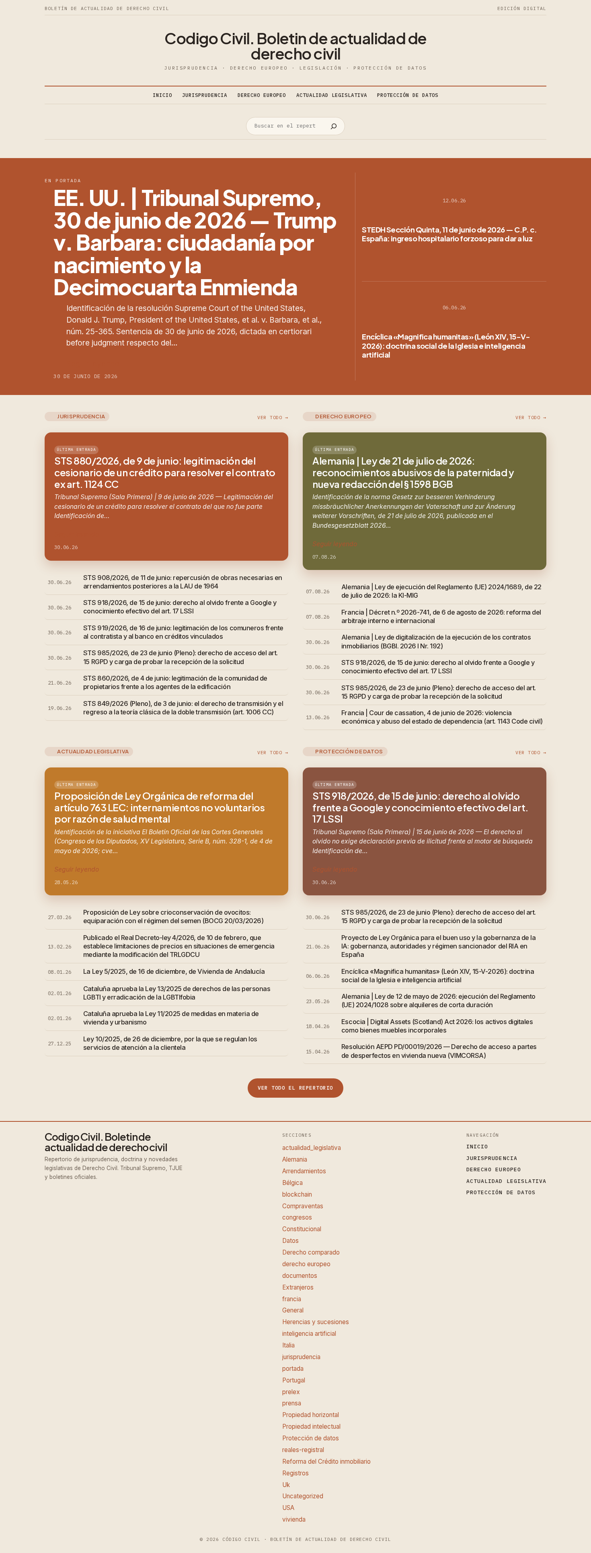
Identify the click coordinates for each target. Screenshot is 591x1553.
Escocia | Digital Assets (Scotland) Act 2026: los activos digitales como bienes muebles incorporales (437, 1026)
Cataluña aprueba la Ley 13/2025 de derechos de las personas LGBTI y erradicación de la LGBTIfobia (176, 993)
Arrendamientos (304, 1171)
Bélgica (292, 1183)
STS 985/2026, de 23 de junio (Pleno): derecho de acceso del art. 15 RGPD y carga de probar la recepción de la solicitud (180, 657)
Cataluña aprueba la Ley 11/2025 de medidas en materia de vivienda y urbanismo (171, 1018)
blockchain (297, 1194)
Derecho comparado (311, 1252)
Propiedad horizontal (310, 1415)
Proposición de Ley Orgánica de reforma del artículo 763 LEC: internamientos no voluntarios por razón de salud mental (159, 807)
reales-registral (303, 1450)
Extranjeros (298, 1287)
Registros (295, 1473)
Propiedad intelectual (311, 1426)
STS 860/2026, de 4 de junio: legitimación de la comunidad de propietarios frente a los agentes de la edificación (175, 682)
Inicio (162, 95)
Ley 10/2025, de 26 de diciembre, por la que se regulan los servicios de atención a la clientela (170, 1043)
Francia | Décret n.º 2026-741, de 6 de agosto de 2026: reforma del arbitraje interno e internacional (441, 616)
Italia (288, 1345)
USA (288, 1508)
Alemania (294, 1159)
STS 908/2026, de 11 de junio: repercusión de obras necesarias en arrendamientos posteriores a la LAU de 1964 (182, 582)
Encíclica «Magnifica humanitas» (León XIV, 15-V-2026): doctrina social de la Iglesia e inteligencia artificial (446, 345)
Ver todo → (272, 417)
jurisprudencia (301, 1357)
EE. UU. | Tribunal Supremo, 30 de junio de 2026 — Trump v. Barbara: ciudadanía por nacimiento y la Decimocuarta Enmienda (194, 242)
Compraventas (302, 1206)
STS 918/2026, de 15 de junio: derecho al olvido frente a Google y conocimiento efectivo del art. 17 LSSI (179, 607)
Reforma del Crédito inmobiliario (326, 1461)
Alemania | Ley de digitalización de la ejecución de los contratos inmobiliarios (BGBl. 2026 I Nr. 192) (436, 641)
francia (291, 1299)
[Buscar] (333, 126)
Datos (290, 1240)
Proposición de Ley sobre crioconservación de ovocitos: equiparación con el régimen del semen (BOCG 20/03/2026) (173, 916)
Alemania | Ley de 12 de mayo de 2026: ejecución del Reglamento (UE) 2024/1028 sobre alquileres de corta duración (438, 1000)
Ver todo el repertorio (295, 1087)
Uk (286, 1485)
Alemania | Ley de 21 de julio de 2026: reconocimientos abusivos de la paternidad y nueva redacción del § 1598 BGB (413, 472)
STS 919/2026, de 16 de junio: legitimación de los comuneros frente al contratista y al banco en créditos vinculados (183, 632)
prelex (291, 1392)
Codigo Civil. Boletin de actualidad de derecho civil (295, 45)
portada (293, 1368)
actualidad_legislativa (311, 1148)
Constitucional (301, 1229)
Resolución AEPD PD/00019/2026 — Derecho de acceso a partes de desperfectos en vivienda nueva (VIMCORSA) (439, 1051)
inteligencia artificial (309, 1333)
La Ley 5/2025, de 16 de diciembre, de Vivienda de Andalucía (174, 971)
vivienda (294, 1519)
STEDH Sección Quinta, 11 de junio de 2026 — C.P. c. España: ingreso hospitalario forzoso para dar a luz (449, 234)
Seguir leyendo (92, 363)
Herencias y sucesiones (315, 1322)
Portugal (293, 1380)
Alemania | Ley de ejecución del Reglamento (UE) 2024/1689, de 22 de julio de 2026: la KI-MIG (441, 591)
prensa (291, 1403)
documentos (299, 1275)
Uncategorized (302, 1496)
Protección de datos (310, 1438)
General (293, 1310)
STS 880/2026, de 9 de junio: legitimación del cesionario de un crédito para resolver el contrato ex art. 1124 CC (164, 472)
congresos (297, 1217)
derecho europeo (306, 1264)
